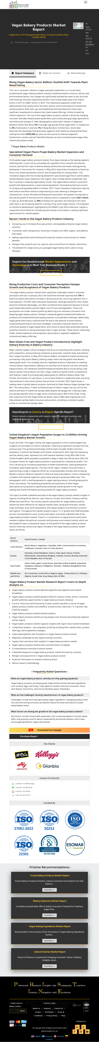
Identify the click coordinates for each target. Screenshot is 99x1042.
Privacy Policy (52, 1016)
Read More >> (49, 890)
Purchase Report (28, 736)
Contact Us (59, 1008)
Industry (47, 1008)
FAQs (63, 1016)
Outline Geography (51, 427)
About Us (36, 1008)
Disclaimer (49, 1012)
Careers (38, 1012)
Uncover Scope (51, 273)
